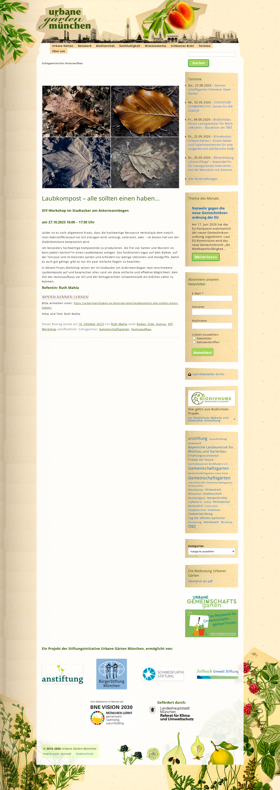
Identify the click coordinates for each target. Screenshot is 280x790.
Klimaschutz (195, 489)
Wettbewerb (211, 522)
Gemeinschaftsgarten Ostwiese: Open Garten (209, 89)
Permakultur (221, 502)
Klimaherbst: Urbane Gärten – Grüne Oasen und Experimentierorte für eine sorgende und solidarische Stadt (211, 142)
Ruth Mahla (119, 324)
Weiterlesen (206, 257)
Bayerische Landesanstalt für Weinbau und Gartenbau (211, 449)
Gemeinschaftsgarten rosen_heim (208, 473)
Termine (204, 46)
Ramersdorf (195, 506)
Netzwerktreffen (207, 342)
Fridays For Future (201, 459)
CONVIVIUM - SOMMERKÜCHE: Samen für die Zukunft (210, 106)
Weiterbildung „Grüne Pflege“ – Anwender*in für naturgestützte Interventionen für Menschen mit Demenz (211, 164)
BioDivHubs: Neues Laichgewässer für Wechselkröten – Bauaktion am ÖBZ (211, 123)
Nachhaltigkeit (129, 46)
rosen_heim (211, 506)
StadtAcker (214, 510)
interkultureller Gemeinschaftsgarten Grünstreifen (210, 484)
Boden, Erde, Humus (151, 324)
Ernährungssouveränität (203, 455)
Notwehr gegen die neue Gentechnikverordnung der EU (210, 213)
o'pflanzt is (195, 502)
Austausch (194, 443)
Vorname (198, 307)
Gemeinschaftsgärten (209, 478)
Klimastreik (213, 489)
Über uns (58, 51)
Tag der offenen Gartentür (206, 518)
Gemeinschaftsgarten (114, 329)
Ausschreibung (218, 439)
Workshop (49, 329)
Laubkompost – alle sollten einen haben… (101, 198)
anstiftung (197, 438)
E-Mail (197, 293)
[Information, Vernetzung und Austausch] (64, 19)
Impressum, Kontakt (57, 754)
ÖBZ (192, 526)
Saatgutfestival (197, 510)
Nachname (199, 320)
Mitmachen (194, 493)
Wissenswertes (155, 46)
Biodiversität (105, 46)
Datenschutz (85, 754)
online (207, 502)
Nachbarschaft (212, 493)
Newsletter (204, 338)
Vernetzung (195, 522)
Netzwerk (85, 46)
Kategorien (196, 546)
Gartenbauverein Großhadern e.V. (208, 463)
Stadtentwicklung (200, 514)
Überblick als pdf (200, 581)
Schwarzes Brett (182, 46)
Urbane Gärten (62, 46)
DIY (170, 324)
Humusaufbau (141, 329)
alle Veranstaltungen (203, 179)
